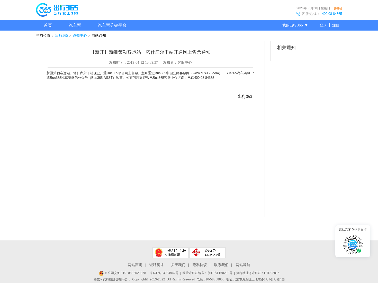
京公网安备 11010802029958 (125, 273)
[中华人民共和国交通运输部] (170, 252)
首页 (48, 25)
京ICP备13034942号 (164, 273)
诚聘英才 (156, 265)
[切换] (338, 8)
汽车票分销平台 (112, 25)
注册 (335, 25)
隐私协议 (200, 265)
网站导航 (243, 265)
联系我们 (221, 265)
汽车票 (75, 25)
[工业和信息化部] (208, 252)
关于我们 (178, 265)
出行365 (61, 35)
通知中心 (80, 35)
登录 (323, 25)
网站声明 (135, 265)
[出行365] (57, 10)
